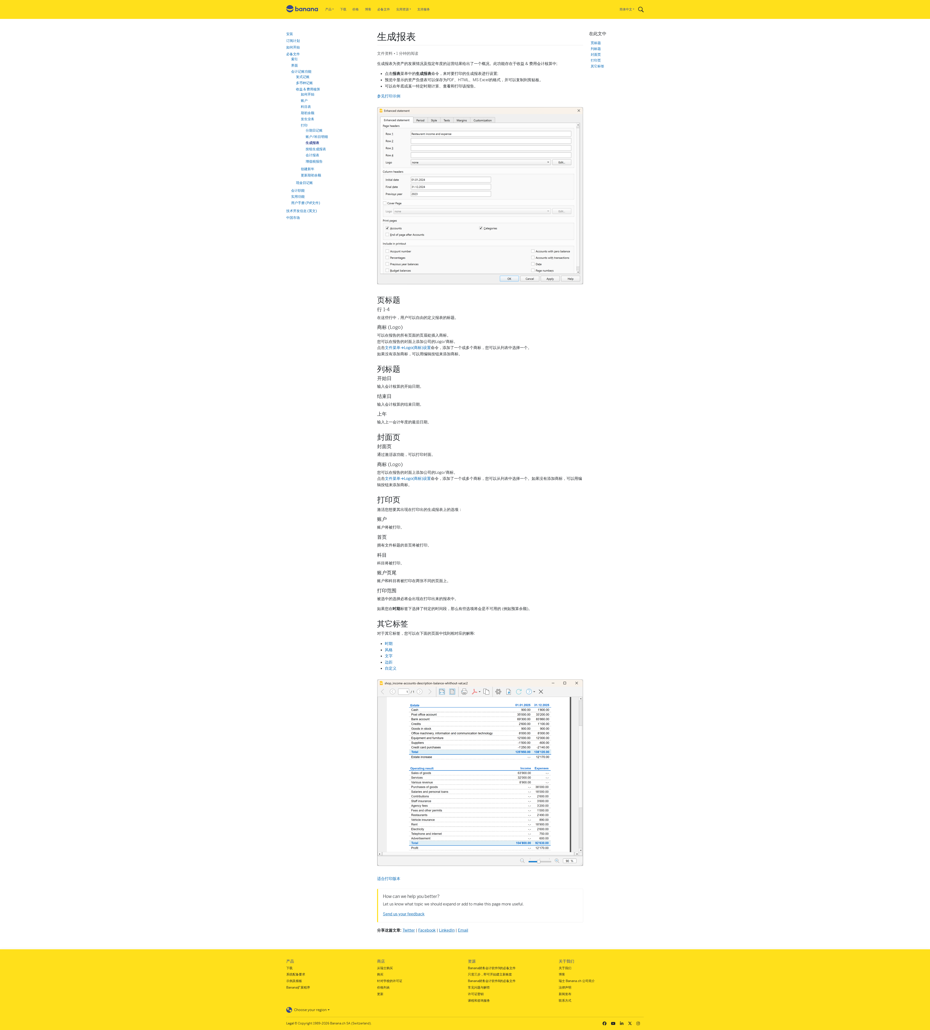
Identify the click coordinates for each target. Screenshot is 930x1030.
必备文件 (383, 9)
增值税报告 (314, 161)
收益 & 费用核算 (308, 89)
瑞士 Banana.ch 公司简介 (577, 981)
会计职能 (298, 190)
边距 (389, 662)
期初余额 (307, 113)
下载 (343, 9)
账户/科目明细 (317, 137)
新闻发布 (565, 994)
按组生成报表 (316, 149)
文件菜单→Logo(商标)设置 (408, 347)
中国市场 (293, 217)
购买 (380, 974)
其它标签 (597, 66)
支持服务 (423, 9)
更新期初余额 (311, 175)
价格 (355, 9)
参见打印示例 (388, 96)
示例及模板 (294, 981)
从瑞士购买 (385, 968)
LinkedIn (447, 930)
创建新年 (307, 169)
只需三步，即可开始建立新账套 (490, 974)
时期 (389, 643)
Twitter (409, 930)
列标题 (596, 49)
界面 (294, 65)
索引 (294, 59)
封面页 (596, 55)
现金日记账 (304, 183)
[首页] (302, 9)
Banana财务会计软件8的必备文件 (492, 981)
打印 (304, 125)
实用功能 (298, 196)
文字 (389, 655)
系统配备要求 (295, 974)
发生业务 (307, 119)
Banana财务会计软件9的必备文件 (492, 968)
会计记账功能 (301, 71)
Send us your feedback (404, 914)
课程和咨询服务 (479, 1000)
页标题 (596, 43)
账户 (304, 100)
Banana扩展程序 (298, 987)
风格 (389, 649)
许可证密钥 (476, 994)
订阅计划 (293, 41)
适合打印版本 (388, 878)
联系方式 (565, 1000)
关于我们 (565, 968)
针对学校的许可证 (389, 981)
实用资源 (402, 9)
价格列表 (383, 987)
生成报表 (312, 143)
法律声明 (565, 987)
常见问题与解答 (479, 987)
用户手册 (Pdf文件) (305, 203)
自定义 (390, 668)
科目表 (306, 106)
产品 (328, 9)
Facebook (427, 930)
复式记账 (303, 77)
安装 (289, 34)
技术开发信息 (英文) (301, 211)
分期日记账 (314, 130)
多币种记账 (304, 83)
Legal (290, 1023)
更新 (380, 994)
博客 (368, 9)
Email (463, 930)
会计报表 (312, 155)
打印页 (596, 60)
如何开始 (293, 47)
